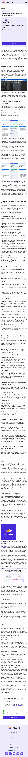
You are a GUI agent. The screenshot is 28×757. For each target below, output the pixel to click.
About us (14, 737)
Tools (14, 735)
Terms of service (14, 747)
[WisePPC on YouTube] (14, 753)
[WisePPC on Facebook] (6, 753)
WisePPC (4, 546)
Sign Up (14, 43)
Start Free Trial (14, 717)
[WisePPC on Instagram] (17, 753)
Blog (14, 740)
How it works (14, 732)
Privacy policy (14, 744)
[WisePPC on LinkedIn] (10, 753)
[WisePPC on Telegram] (21, 753)
